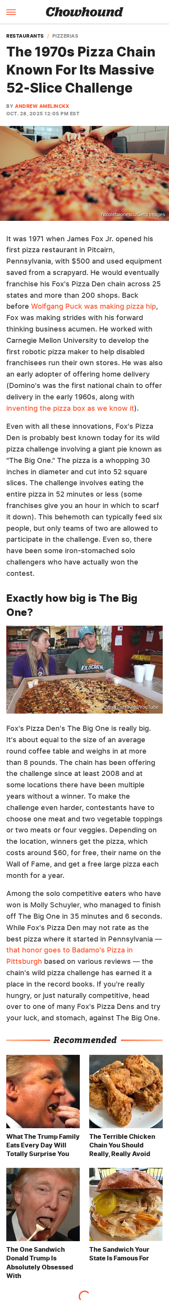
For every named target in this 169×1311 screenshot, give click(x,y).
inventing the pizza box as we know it (70, 408)
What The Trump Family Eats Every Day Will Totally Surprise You (43, 1145)
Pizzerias (65, 36)
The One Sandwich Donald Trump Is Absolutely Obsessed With (39, 1262)
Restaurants (25, 36)
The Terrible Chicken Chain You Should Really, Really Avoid (122, 1145)
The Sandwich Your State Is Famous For (119, 1253)
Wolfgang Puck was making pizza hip (93, 306)
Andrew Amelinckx (42, 106)
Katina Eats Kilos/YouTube (130, 707)
